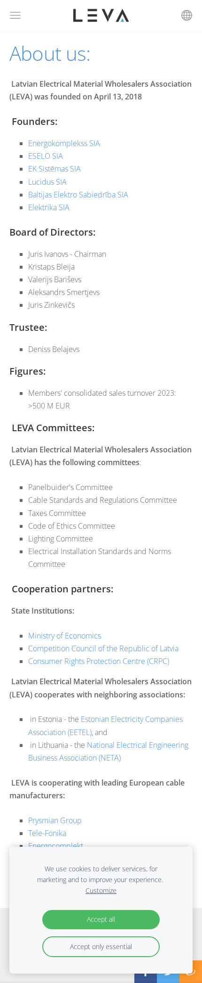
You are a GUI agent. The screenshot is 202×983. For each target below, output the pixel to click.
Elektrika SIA (49, 207)
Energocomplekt (55, 846)
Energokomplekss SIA (64, 143)
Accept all (101, 919)
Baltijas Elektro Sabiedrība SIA (78, 194)
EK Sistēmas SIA (54, 169)
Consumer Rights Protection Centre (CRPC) (99, 661)
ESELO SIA (45, 156)
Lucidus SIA (47, 182)
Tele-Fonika (47, 833)
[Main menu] (15, 15)
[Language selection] (187, 15)
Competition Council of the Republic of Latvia (103, 648)
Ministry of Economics (64, 636)
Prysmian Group (55, 820)
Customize (101, 890)
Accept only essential (101, 946)
